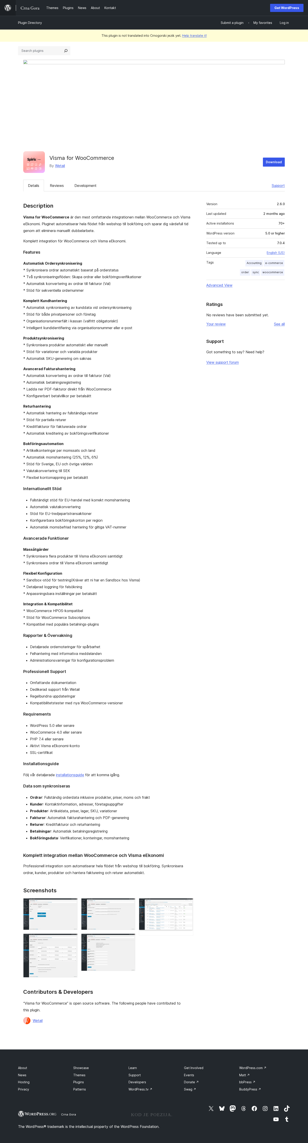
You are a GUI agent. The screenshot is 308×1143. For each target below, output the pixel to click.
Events (189, 1075)
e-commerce (274, 263)
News (22, 1075)
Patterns (79, 1089)
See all (279, 324)
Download (274, 162)
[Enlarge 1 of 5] (71, 904)
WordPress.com (253, 1068)
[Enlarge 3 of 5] (129, 904)
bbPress (247, 1082)
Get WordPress (286, 8)
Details (33, 185)
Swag (190, 1089)
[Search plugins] (65, 50)
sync (256, 272)
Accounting (254, 263)
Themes (79, 1075)
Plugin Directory (30, 23)
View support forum (222, 362)
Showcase (81, 1068)
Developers (137, 1082)
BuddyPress (250, 1089)
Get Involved (193, 1068)
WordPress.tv (140, 1089)
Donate (191, 1082)
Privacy (23, 1089)
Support (278, 185)
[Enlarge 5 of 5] (187, 904)
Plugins (78, 1082)
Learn (133, 1068)
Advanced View (219, 285)
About (22, 1068)
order (245, 272)
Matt (244, 1075)
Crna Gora (68, 1114)
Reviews (57, 185)
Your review (216, 324)
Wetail (60, 165)
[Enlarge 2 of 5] (71, 939)
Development (85, 185)
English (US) (276, 253)
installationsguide (70, 775)
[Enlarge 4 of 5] (129, 939)
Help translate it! (194, 35)
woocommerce (272, 272)
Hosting (24, 1082)
